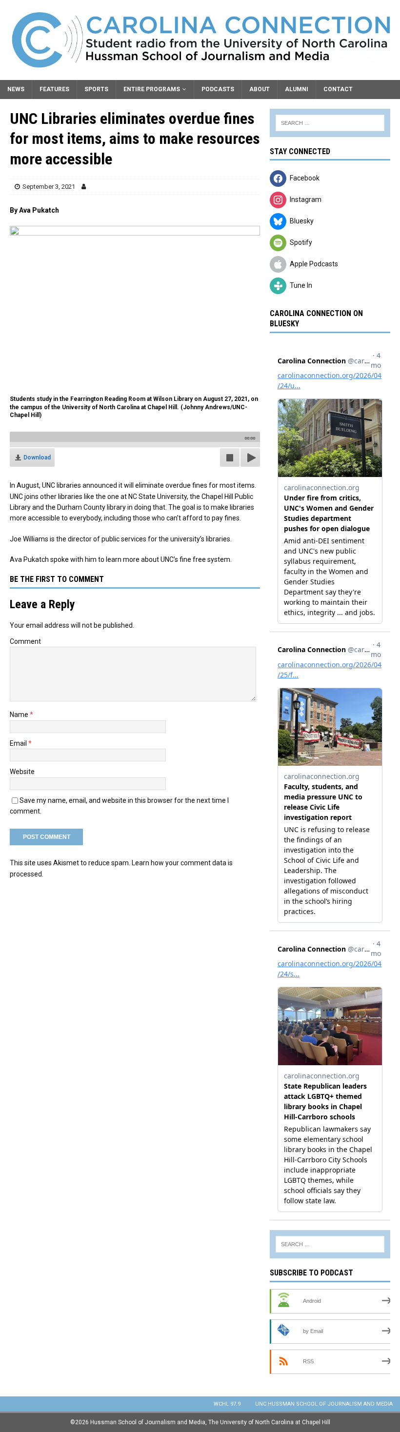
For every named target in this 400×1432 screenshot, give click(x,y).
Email (19, 743)
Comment (25, 641)
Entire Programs (151, 89)
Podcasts (217, 89)
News (15, 89)
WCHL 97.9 (227, 1404)
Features (54, 89)
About (259, 89)
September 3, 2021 (48, 186)
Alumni (296, 89)
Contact (338, 89)
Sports (96, 89)
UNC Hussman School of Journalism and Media (324, 1404)
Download (37, 457)
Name (20, 714)
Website (22, 772)
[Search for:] (330, 123)
